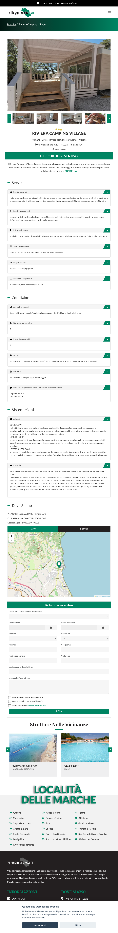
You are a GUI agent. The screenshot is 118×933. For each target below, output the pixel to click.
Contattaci (18, 898)
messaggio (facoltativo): (19, 678)
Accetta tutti (40, 925)
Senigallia (18, 839)
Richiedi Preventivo (60, 156)
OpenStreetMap (106, 596)
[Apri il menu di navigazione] (108, 12)
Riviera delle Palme (23, 844)
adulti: (12, 633)
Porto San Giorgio (55, 833)
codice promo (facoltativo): (21, 667)
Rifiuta (78, 925)
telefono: (66, 656)
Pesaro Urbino (54, 817)
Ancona (17, 812)
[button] (59, 564)
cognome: (66, 644)
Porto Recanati (21, 833)
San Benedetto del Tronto (92, 833)
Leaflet (98, 596)
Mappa (33, 529)
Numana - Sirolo (87, 828)
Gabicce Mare (86, 823)
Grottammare (20, 828)
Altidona (83, 817)
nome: (12, 644)
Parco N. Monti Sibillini (58, 839)
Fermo (81, 812)
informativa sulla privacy (36, 706)
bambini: (65, 633)
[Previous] (9, 118)
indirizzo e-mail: (17, 656)
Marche (11, 24)
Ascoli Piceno (53, 812)
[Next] (109, 118)
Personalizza (38, 917)
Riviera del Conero (88, 839)
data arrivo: (14, 622)
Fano (48, 823)
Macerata (18, 817)
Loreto (49, 828)
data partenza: (68, 622)
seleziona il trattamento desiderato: (25, 611)
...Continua (70, 171)
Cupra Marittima (22, 823)
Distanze (84, 529)
